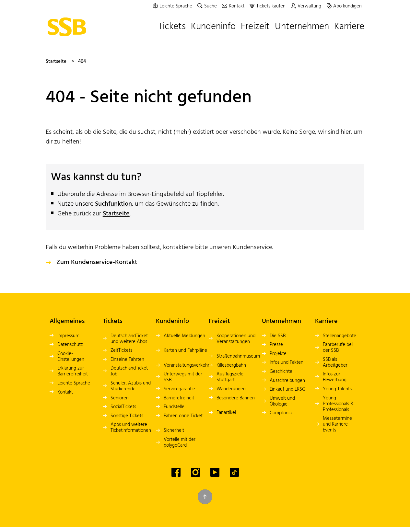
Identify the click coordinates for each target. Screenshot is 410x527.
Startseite (56, 61)
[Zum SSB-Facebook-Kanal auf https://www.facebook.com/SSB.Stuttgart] (176, 472)
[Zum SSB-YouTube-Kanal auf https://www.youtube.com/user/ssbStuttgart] (214, 472)
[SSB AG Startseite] (69, 27)
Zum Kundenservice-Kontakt (96, 262)
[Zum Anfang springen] (205, 496)
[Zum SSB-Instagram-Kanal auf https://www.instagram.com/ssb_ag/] (195, 472)
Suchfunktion (113, 204)
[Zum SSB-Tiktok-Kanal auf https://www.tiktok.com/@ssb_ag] (234, 472)
